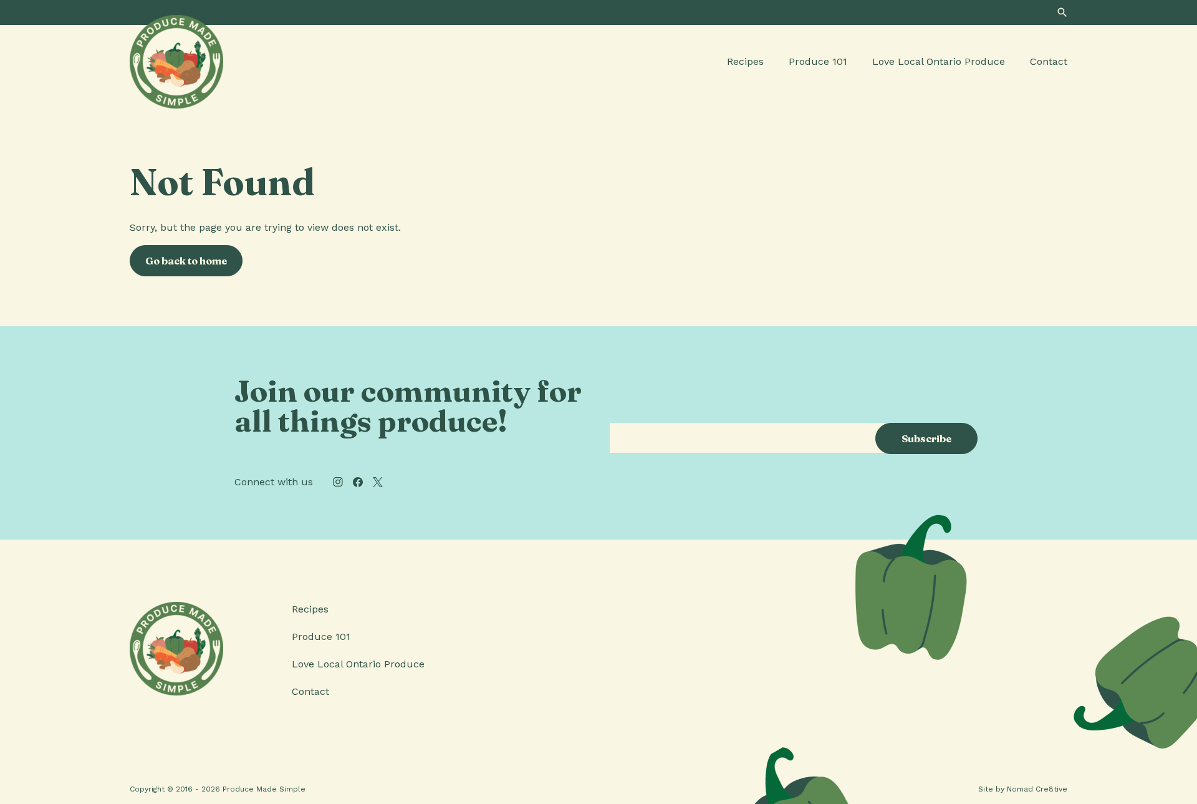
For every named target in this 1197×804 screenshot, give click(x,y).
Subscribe (926, 438)
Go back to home (186, 260)
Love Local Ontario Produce (938, 61)
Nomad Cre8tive (1037, 789)
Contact (1048, 61)
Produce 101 (818, 61)
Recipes (745, 61)
